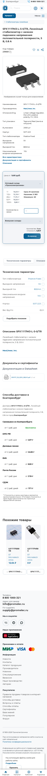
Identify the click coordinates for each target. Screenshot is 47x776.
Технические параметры (19, 261)
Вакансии (7, 678)
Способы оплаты (11, 706)
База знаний (8, 712)
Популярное (9, 716)
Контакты (7, 662)
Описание (7, 163)
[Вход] (35, 8)
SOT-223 (37, 304)
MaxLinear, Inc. (30, 108)
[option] (23, 75)
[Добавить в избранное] (34, 50)
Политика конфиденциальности (17, 742)
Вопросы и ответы (11, 703)
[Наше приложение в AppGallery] (11, 636)
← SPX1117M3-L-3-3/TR (16, 572)
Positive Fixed (34, 279)
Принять (13, 768)
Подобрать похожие (16, 319)
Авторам (7, 684)
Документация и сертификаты (17, 160)
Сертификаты (9, 709)
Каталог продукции (12, 665)
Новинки (7, 672)
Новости (7, 659)
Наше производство (12, 681)
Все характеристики (12, 157)
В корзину (32, 236)
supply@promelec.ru (15, 610)
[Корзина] (41, 8)
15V (39, 296)
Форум (6, 719)
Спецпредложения (12, 675)
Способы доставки (11, 700)
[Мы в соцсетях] (6, 622)
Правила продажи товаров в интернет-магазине (22, 696)
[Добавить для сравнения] (38, 50)
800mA (37, 289)
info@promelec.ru (14, 604)
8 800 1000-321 (12, 598)
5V (39, 284)
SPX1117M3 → (37, 572)
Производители (10, 668)
